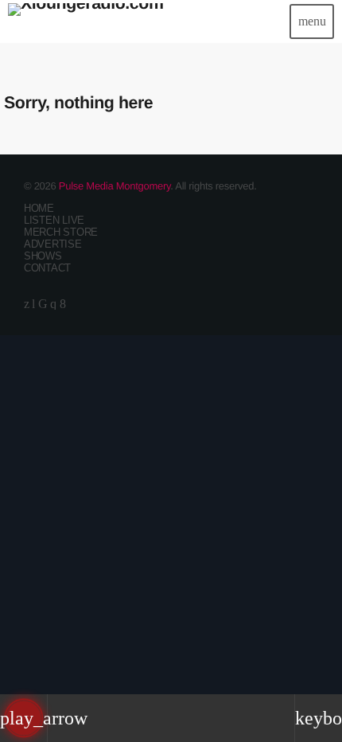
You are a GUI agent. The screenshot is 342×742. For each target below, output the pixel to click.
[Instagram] (53, 304)
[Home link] (86, 21)
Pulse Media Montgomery (115, 186)
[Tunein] (33, 304)
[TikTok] (43, 304)
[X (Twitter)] (26, 304)
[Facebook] (63, 304)
